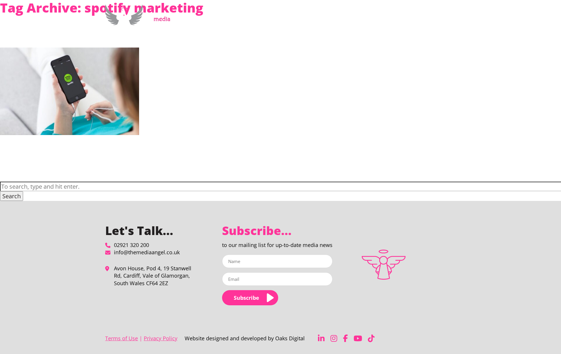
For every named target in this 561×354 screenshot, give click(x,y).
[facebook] (345, 338)
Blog (414, 18)
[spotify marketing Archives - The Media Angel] (139, 21)
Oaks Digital (290, 338)
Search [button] (11, 196)
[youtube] (358, 338)
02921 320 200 (131, 244)
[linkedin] (321, 338)
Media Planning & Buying (314, 18)
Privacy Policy (160, 338)
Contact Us (434, 18)
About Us (360, 18)
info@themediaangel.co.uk (147, 252)
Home (278, 18)
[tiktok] (371, 338)
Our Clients (393, 18)
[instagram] (333, 338)
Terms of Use (121, 338)
